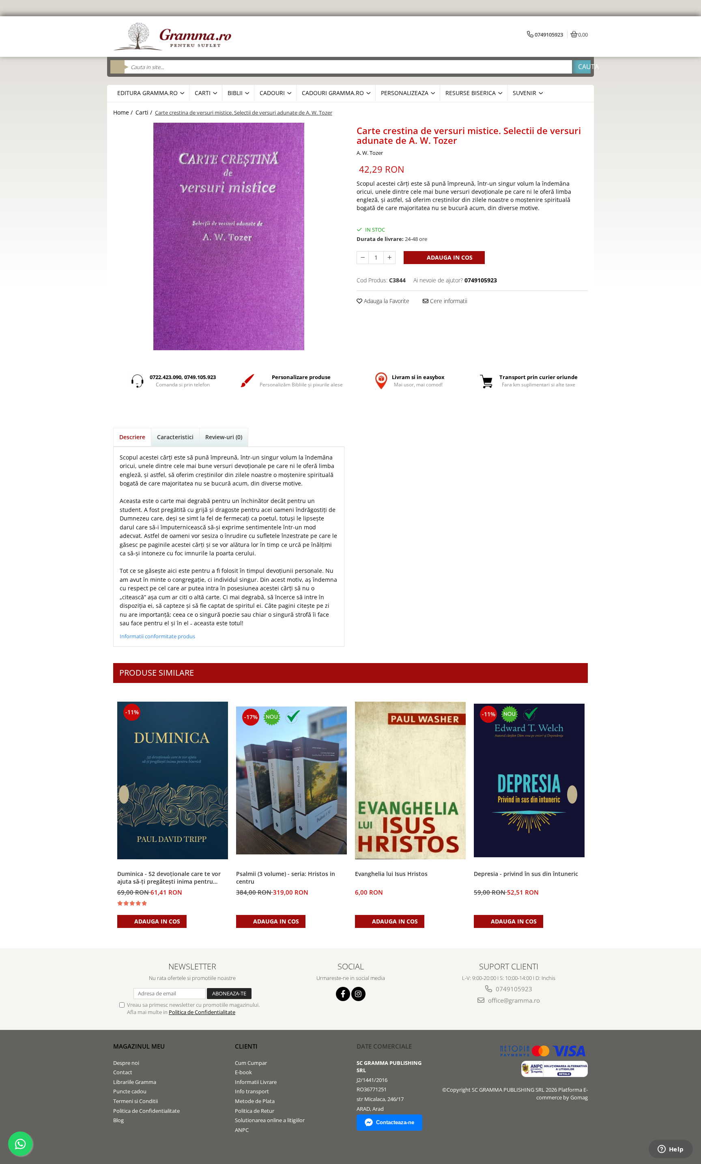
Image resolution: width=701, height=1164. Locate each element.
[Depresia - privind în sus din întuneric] (529, 780)
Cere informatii (447, 301)
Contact (122, 1072)
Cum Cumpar (251, 1062)
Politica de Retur (254, 1110)
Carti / (144, 112)
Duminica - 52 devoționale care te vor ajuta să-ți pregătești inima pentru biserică (169, 878)
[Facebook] (343, 994)
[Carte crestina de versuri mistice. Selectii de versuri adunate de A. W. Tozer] (228, 236)
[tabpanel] (228, 236)
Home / (123, 112)
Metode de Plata (255, 1101)
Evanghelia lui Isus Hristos (391, 874)
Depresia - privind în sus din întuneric (526, 874)
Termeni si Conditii (135, 1101)
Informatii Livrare (256, 1082)
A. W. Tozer (370, 152)
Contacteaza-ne (395, 1122)
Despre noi (126, 1062)
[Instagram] (358, 994)
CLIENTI (246, 1046)
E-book (243, 1072)
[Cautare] (581, 67)
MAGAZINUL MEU (139, 1046)
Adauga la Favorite (385, 301)
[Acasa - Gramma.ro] (174, 36)
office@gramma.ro (513, 1000)
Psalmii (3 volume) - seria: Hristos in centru (285, 877)
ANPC (242, 1130)
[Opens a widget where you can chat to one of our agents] (670, 1150)
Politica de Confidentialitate (202, 1012)
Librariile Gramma (134, 1082)
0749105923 (513, 989)
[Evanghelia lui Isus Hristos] (410, 781)
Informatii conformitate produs (157, 636)
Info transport (252, 1091)
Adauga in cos (449, 257)
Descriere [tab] (132, 437)
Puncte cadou (129, 1091)
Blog (118, 1120)
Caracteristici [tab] (175, 437)
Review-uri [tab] (223, 437)
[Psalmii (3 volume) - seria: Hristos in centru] (291, 781)
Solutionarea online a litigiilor (270, 1120)
